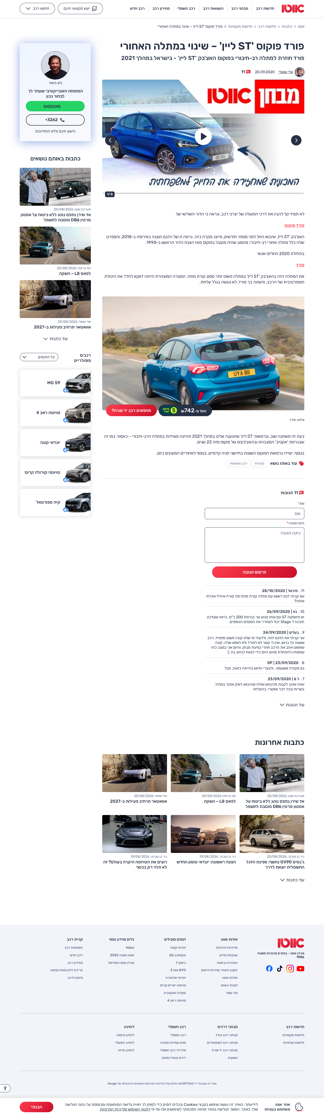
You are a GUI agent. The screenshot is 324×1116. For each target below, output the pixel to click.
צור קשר (232, 993)
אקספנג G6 (177, 955)
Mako (130, 948)
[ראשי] (291, 943)
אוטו (301, 26)
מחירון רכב (75, 963)
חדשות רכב (267, 26)
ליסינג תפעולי (124, 1043)
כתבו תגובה (295, 523)
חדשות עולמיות (293, 1043)
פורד (300, 265)
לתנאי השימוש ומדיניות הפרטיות (125, 1109)
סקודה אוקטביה (175, 993)
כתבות (287, 26)
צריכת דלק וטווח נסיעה (66, 970)
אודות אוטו (230, 978)
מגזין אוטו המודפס (121, 963)
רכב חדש (76, 955)
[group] (203, 136)
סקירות (259, 463)
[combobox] (39, 357)
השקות (233, 1058)
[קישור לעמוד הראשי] (293, 8)
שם (301, 503)
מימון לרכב (75, 978)
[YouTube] (300, 968)
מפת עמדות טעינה (173, 1043)
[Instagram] (290, 968)
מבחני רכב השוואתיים (222, 1043)
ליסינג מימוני (125, 1035)
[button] (80, 8)
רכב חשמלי (178, 1035)
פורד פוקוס (294, 225)
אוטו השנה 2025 (122, 955)
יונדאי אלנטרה (176, 978)
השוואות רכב (74, 948)
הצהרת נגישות (227, 963)
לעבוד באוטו (229, 985)
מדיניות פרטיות (227, 948)
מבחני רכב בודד (226, 1035)
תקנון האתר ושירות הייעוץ (219, 970)
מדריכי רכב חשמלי (173, 1050)
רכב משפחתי (238, 463)
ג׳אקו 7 (181, 963)
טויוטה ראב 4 (176, 1000)
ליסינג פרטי (126, 1050)
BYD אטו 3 (178, 970)
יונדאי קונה (178, 948)
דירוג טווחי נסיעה (174, 1058)
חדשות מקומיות (240, 26)
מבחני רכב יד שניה (225, 1050)
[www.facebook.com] (269, 968)
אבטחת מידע (228, 955)
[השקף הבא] (110, 140)
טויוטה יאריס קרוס (173, 985)
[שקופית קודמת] (296, 140)
